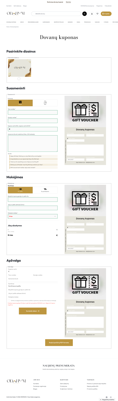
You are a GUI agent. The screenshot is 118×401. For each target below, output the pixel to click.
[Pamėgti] (97, 14)
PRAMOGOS (87, 22)
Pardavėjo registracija (39, 386)
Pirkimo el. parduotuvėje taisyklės (96, 383)
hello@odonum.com (90, 162)
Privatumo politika (92, 389)
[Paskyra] (92, 14)
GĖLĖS (22, 22)
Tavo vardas (12, 109)
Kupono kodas (90, 157)
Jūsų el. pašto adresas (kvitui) (16, 204)
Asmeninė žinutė (72, 143)
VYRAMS (106, 22)
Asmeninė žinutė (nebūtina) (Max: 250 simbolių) (21, 134)
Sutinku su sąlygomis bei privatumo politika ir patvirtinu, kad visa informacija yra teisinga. (33, 300)
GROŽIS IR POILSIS (59, 22)
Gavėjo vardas (12, 117)
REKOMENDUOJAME (33, 22)
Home (7, 26)
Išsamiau (68, 2)
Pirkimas (10, 98)
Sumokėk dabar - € (32, 311)
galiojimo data (71, 157)
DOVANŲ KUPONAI (11, 22)
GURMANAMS (46, 22)
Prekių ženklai (108, 6)
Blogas (25, 6)
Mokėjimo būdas (13, 213)
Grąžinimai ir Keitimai (66, 389)
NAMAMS (70, 22)
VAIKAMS (97, 22)
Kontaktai (8, 6)
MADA (78, 22)
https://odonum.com (80, 162)
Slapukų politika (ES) (92, 386)
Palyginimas (99, 6)
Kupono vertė (71, 138)
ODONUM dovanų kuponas (87, 6)
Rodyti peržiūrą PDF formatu (59, 343)
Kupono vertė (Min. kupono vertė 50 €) (19, 126)
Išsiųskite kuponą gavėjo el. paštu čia (18, 196)
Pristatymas (63, 386)
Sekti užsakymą (17, 6)
